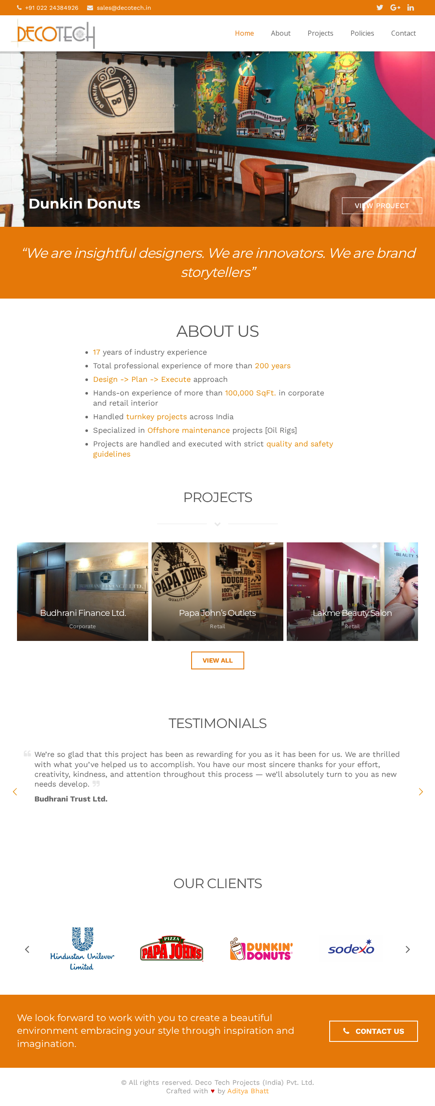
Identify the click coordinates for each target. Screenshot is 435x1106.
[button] (15, 791)
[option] (217, 776)
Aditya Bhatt (248, 1091)
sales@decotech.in (124, 7)
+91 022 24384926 (52, 7)
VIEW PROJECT (382, 205)
